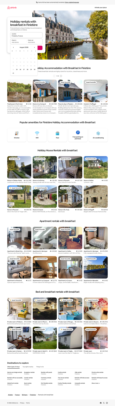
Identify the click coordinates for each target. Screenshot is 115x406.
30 (34, 69)
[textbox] (18, 42)
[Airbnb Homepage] (12, 7)
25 (17, 69)
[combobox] (26, 36)
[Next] (60, 76)
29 (31, 69)
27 (24, 69)
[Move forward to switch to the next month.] (34, 47)
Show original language (72, 2)
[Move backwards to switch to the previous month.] (13, 47)
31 (13, 73)
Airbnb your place (101, 8)
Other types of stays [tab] (13, 367)
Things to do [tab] (40, 367)
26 (20, 69)
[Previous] (54, 76)
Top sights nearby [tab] (28, 367)
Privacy (22, 403)
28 (27, 69)
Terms (28, 403)
